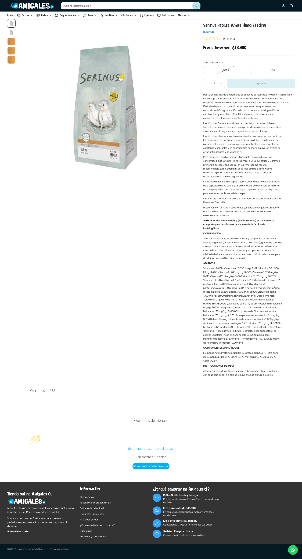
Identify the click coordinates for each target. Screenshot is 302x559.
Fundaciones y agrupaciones (95, 502)
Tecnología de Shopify (34, 549)
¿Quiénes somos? (90, 519)
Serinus (208, 32)
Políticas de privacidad (92, 508)
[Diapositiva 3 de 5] (11, 41)
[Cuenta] (283, 6)
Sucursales (86, 530)
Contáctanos (87, 497)
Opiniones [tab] (37, 390)
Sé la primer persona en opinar (151, 466)
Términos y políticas (59, 549)
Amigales (19, 549)
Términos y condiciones (93, 536)
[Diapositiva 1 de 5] (11, 23)
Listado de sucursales (18, 531)
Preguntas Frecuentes (92, 514)
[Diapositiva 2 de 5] (11, 32)
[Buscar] (196, 5)
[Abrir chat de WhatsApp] (293, 550)
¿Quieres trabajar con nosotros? (97, 525)
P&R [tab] (53, 390)
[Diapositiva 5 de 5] (11, 60)
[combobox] (130, 5)
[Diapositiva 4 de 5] (11, 50)
